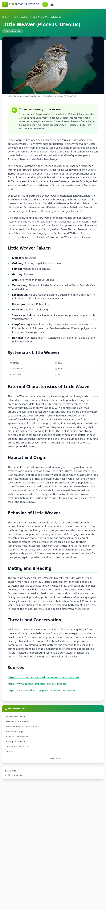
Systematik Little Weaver (17, 721)
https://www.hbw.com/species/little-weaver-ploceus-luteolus (43, 677)
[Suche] (45, 4)
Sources (10, 751)
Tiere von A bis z (20, 17)
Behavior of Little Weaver (17, 736)
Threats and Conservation (18, 746)
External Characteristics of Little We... (23, 726)
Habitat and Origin (15, 731)
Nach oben (55, 758)
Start (7, 17)
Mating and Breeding (16, 741)
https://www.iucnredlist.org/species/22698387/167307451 (41, 690)
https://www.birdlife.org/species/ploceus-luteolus (37, 683)
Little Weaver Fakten (15, 716)
